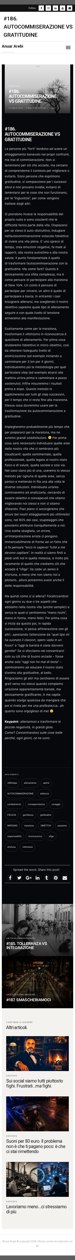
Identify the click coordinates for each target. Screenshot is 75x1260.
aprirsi (46, 782)
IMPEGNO (12, 825)
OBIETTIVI (46, 825)
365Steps (14, 86)
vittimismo (27, 847)
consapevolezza (36, 804)
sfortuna (11, 847)
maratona (29, 825)
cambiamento (14, 804)
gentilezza (28, 815)
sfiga (51, 836)
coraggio (56, 804)
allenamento (30, 782)
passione (62, 825)
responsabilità (14, 836)
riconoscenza (35, 836)
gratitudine (45, 815)
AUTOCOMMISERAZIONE (20, 793)
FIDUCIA (11, 815)
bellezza (44, 793)
